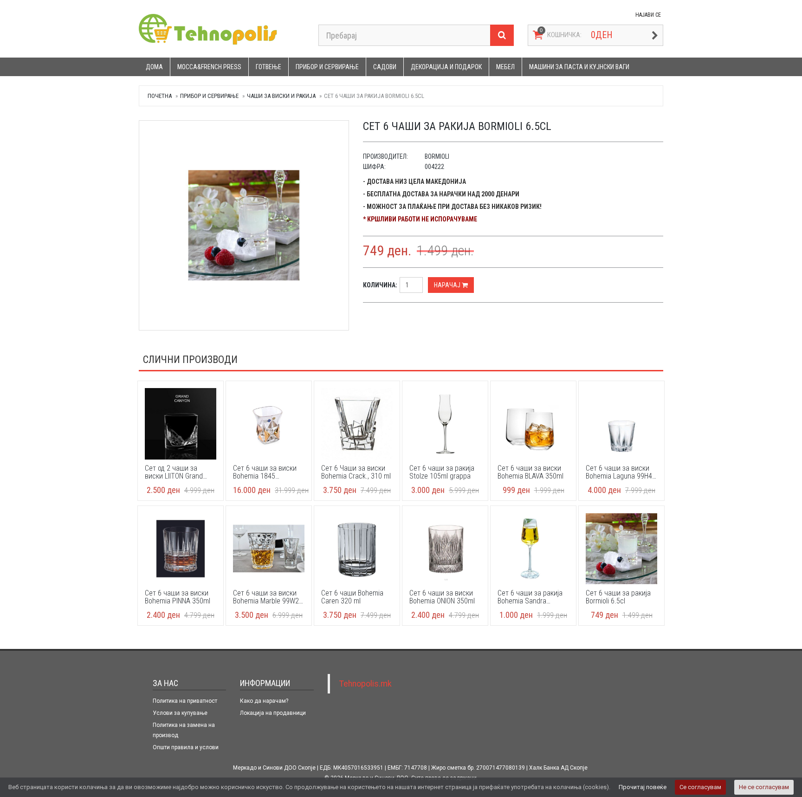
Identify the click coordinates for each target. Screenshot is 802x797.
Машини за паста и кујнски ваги (579, 67)
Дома (154, 67)
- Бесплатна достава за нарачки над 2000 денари (441, 194)
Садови (384, 67)
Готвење (268, 67)
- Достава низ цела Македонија (414, 181)
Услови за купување (180, 713)
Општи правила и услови (186, 747)
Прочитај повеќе (642, 787)
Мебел (505, 67)
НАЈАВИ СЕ (648, 15)
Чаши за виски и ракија (281, 95)
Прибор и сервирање (327, 67)
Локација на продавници (273, 713)
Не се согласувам (764, 787)
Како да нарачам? (264, 701)
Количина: (380, 285)
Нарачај (448, 285)
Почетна (160, 95)
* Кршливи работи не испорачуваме (420, 219)
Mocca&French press (209, 67)
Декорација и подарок (446, 67)
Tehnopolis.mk (365, 683)
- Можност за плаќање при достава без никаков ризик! (452, 206)
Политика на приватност (185, 701)
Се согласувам (700, 787)
